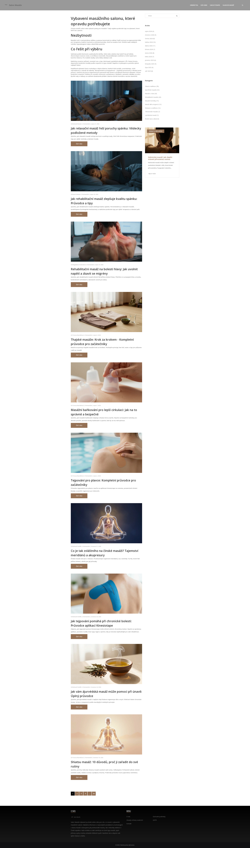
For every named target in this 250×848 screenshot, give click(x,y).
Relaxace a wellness (152, 108)
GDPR (155, 820)
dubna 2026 (150, 46)
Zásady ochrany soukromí (134, 820)
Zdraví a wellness (152, 86)
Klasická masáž (228, 5)
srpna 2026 (149, 31)
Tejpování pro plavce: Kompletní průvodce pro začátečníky (103, 482)
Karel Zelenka (76, 194)
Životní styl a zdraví (152, 119)
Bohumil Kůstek (77, 124)
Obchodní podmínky (159, 817)
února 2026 (149, 53)
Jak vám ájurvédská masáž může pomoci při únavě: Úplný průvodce (106, 694)
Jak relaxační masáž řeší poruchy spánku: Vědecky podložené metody (106, 130)
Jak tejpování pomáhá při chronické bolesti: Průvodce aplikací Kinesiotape (101, 623)
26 (94, 794)
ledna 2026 (149, 57)
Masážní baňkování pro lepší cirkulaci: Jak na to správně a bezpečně (104, 412)
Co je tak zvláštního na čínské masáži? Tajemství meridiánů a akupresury (104, 553)
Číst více (79, 144)
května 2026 (150, 42)
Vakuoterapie (215, 5)
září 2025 (149, 71)
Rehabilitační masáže (153, 97)
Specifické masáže (152, 90)
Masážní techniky (152, 101)
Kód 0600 (204, 5)
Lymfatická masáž (152, 115)
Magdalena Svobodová (79, 265)
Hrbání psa (194, 5)
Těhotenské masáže (152, 112)
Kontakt (128, 824)
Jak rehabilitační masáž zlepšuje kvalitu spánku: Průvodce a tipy (104, 201)
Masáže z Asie (151, 93)
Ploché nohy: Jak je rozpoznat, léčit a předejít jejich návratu (161, 158)
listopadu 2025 (150, 64)
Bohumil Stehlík (77, 546)
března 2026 (150, 49)
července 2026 (150, 35)
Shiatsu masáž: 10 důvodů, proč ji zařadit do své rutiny (104, 764)
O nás (128, 817)
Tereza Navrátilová (78, 335)
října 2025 (149, 67)
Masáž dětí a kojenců (153, 104)
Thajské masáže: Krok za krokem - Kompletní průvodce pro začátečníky (102, 342)
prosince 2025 (150, 60)
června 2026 (150, 38)
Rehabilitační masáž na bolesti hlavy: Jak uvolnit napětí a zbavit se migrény (104, 271)
